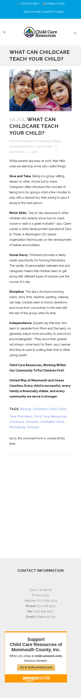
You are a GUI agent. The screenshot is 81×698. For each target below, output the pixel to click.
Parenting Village (49, 141)
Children (32, 421)
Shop (26, 11)
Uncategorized (19, 146)
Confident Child (52, 421)
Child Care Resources (50, 416)
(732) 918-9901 (30, 3)
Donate (36, 11)
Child (53, 409)
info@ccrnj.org (55, 3)
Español (48, 11)
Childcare (16, 421)
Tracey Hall (44, 146)
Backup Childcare (33, 409)
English (59, 11)
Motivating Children (24, 427)
